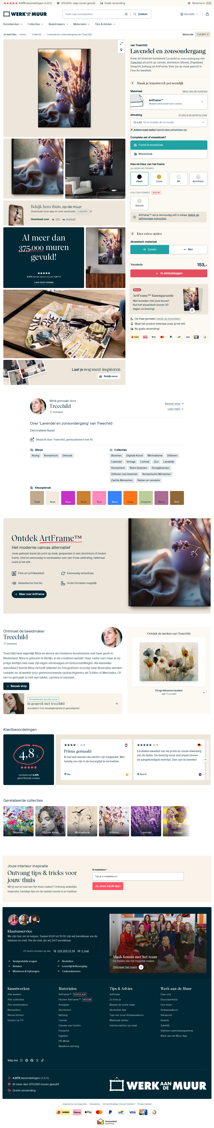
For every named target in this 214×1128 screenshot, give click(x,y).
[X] (37, 1061)
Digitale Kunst (134, 455)
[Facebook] (32, 1061)
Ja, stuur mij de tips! (108, 886)
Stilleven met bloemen (124, 474)
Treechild (141, 45)
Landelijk (168, 461)
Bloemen (116, 455)
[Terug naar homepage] (25, 13)
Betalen (17, 966)
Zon (156, 461)
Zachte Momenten (122, 480)
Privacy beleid (144, 1104)
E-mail (85, 951)
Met (190, 249)
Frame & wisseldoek (150, 145)
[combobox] (93, 14)
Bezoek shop (173, 403)
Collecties (34, 24)
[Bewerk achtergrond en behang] (121, 50)
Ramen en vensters (148, 480)
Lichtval (144, 461)
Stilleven (172, 455)
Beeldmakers (57, 24)
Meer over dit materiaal (195, 91)
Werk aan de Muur (176, 989)
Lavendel (116, 461)
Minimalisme (155, 455)
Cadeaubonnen (71, 971)
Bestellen (67, 961)
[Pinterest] (27, 1061)
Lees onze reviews (44, 282)
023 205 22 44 (66, 951)
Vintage (131, 461)
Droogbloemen (160, 468)
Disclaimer (95, 1104)
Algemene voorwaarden (75, 1104)
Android (70, 219)
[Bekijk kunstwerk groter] (121, 43)
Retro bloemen (138, 468)
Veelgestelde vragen (25, 961)
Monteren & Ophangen (26, 971)
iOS (58, 219)
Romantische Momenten (156, 474)
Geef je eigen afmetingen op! (160, 129)
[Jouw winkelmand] (207, 14)
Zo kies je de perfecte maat (193, 115)
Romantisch (51, 455)
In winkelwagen (171, 273)
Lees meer (174, 409)
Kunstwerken (11, 24)
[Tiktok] (42, 1061)
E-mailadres (99, 869)
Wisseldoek (145, 154)
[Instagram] (21, 1061)
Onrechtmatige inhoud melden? (119, 1104)
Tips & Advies (103, 24)
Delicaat (67, 455)
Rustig (35, 455)
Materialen (79, 24)
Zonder (152, 249)
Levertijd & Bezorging (74, 966)
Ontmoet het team (125, 967)
